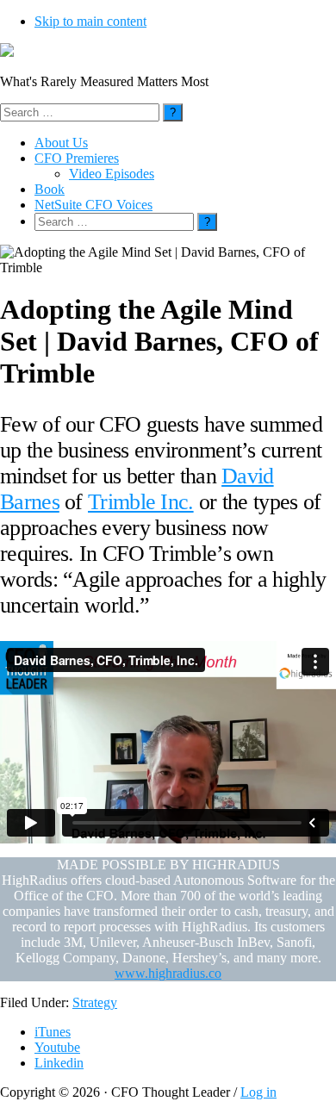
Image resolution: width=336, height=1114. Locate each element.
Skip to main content (90, 21)
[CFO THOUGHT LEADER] (7, 52)
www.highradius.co (168, 973)
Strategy (94, 1002)
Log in (258, 1092)
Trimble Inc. (141, 501)
